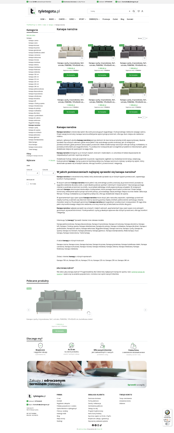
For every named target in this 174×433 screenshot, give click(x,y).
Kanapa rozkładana (35, 111)
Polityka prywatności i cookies (66, 406)
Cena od (29, 170)
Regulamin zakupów (63, 403)
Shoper (99, 429)
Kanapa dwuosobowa (36, 91)
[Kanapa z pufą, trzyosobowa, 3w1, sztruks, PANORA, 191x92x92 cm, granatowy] (71, 89)
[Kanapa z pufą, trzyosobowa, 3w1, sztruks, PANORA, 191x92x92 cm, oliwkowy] (133, 89)
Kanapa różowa (34, 60)
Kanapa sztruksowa (35, 96)
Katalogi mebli (61, 413)
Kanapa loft (32, 101)
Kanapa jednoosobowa (36, 89)
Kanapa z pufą (33, 128)
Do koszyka (71, 75)
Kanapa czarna (33, 40)
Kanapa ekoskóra (34, 99)
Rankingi (59, 421)
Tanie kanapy (33, 149)
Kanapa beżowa (34, 45)
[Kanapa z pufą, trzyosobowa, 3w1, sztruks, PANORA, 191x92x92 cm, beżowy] (71, 52)
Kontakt (59, 401)
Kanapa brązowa (34, 48)
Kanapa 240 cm (34, 86)
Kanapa (51, 25)
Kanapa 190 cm (34, 74)
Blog (58, 416)
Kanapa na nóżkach (35, 132)
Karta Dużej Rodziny (94, 413)
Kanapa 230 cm (34, 84)
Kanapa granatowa (35, 50)
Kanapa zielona (34, 65)
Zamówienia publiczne (95, 406)
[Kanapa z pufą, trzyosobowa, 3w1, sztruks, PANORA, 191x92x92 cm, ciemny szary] (133, 52)
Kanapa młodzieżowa (36, 106)
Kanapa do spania (34, 130)
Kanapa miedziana (35, 67)
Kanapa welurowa (34, 120)
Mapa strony (61, 418)
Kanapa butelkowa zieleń (37, 53)
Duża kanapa (33, 144)
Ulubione (122, 403)
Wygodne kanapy (34, 123)
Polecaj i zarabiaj (62, 411)
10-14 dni (33, 184)
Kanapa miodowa (34, 62)
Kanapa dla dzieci (34, 113)
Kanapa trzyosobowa (35, 94)
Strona (140, 38)
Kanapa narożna (116, 228)
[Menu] (171, 410)
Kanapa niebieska (34, 72)
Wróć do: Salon (31, 35)
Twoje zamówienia (125, 398)
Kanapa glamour (34, 137)
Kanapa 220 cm (34, 82)
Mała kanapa (33, 142)
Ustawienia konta (125, 401)
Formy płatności (93, 401)
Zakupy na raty (93, 408)
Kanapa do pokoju (35, 108)
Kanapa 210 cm (34, 79)
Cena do (45, 170)
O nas (59, 398)
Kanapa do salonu (34, 118)
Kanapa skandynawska (36, 140)
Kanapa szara (33, 43)
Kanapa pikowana (34, 135)
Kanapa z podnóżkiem (36, 115)
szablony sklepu (82, 429)
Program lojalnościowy (95, 411)
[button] (134, 11)
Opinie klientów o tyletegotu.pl (67, 408)
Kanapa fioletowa (34, 69)
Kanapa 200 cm (34, 77)
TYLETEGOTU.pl (31, 25)
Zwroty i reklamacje (94, 403)
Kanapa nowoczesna (35, 147)
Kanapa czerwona (34, 55)
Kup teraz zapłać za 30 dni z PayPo (99, 416)
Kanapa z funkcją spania (36, 103)
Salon (44, 25)
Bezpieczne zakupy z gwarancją (98, 418)
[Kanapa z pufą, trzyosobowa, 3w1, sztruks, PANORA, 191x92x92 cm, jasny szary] (102, 89)
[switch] (167, 424)
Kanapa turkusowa (35, 57)
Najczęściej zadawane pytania (98, 421)
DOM (39, 25)
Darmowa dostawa (94, 398)
